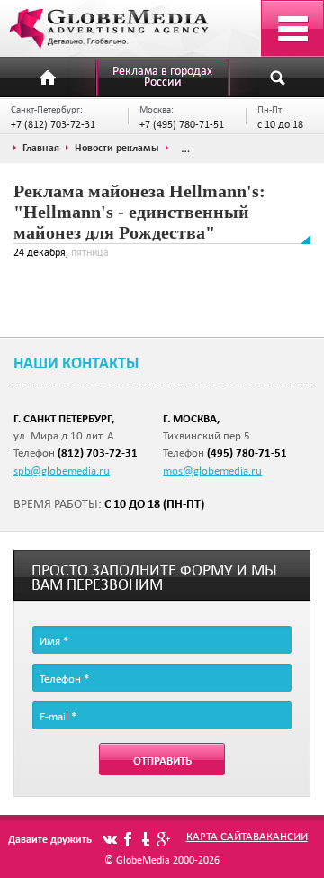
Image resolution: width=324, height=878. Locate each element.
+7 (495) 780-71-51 (182, 124)
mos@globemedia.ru (212, 470)
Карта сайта (219, 835)
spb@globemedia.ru (62, 470)
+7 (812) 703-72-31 (53, 124)
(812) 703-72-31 (98, 452)
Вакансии (280, 835)
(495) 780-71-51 (247, 452)
